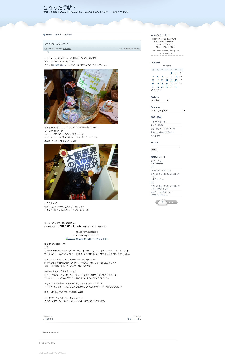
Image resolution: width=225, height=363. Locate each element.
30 (176, 87)
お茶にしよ (49, 319)
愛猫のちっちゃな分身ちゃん (163, 132)
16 (176, 80)
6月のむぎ (155, 161)
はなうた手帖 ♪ (59, 7)
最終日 (153, 192)
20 (162, 84)
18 (153, 84)
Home (49, 34)
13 (162, 80)
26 (158, 87)
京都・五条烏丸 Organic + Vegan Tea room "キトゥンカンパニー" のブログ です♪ (86, 12)
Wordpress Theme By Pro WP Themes (52, 353)
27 (162, 87)
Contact (68, 34)
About (58, 34)
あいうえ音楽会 (157, 125)
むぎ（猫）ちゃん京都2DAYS (163, 129)
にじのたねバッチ (60, 65)
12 (158, 80)
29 (171, 87)
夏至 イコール (133, 319)
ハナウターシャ (157, 164)
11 (153, 80)
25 (153, 87)
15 (171, 80)
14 (167, 80)
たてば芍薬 (155, 136)
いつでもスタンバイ (56, 43)
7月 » (159, 90)
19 (158, 84)
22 (171, 84)
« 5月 (153, 90)
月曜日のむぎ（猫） (159, 122)
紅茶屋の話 (67, 49)
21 (167, 84)
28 (167, 87)
